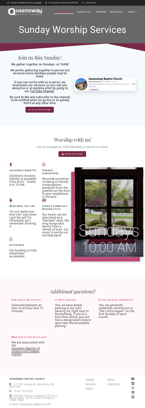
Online (38, 3)
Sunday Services (64, 12)
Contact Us (113, 384)
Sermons (101, 12)
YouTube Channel (42, 91)
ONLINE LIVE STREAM (73, 154)
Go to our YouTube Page (40, 110)
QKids (89, 388)
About (132, 12)
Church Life (83, 12)
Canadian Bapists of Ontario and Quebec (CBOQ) (25, 351)
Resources (116, 12)
